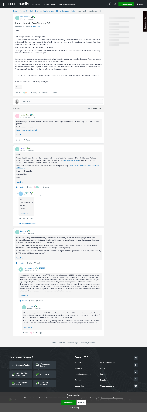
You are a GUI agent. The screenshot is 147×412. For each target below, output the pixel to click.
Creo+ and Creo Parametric (44, 11)
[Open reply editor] (58, 101)
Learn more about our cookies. (112, 398)
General (18, 87)
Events (46, 4)
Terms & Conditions (58, 343)
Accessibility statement (88, 343)
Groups (53, 4)
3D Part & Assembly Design (65, 11)
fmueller (23, 231)
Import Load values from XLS (26, 130)
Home (15, 11)
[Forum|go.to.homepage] (16, 4)
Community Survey (145, 21)
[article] (58, 128)
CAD (31, 11)
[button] (126, 4)
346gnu (26, 193)
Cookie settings (72, 343)
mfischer (23, 148)
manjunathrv (24, 115)
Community (24, 11)
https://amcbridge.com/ (71, 160)
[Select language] (115, 4)
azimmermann (25, 17)
